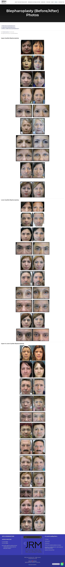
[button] (62, 564)
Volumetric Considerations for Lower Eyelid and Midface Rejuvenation (54, 547)
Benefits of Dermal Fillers (49, 550)
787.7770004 (5, 543)
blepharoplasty (6, 32)
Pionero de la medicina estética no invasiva (53, 545)
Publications (47, 543)
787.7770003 (5, 541)
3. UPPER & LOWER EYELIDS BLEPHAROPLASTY (10, 28)
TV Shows (46, 539)
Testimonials (47, 541)
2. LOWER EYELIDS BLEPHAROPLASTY (8, 27)
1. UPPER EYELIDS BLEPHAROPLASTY (8, 25)
